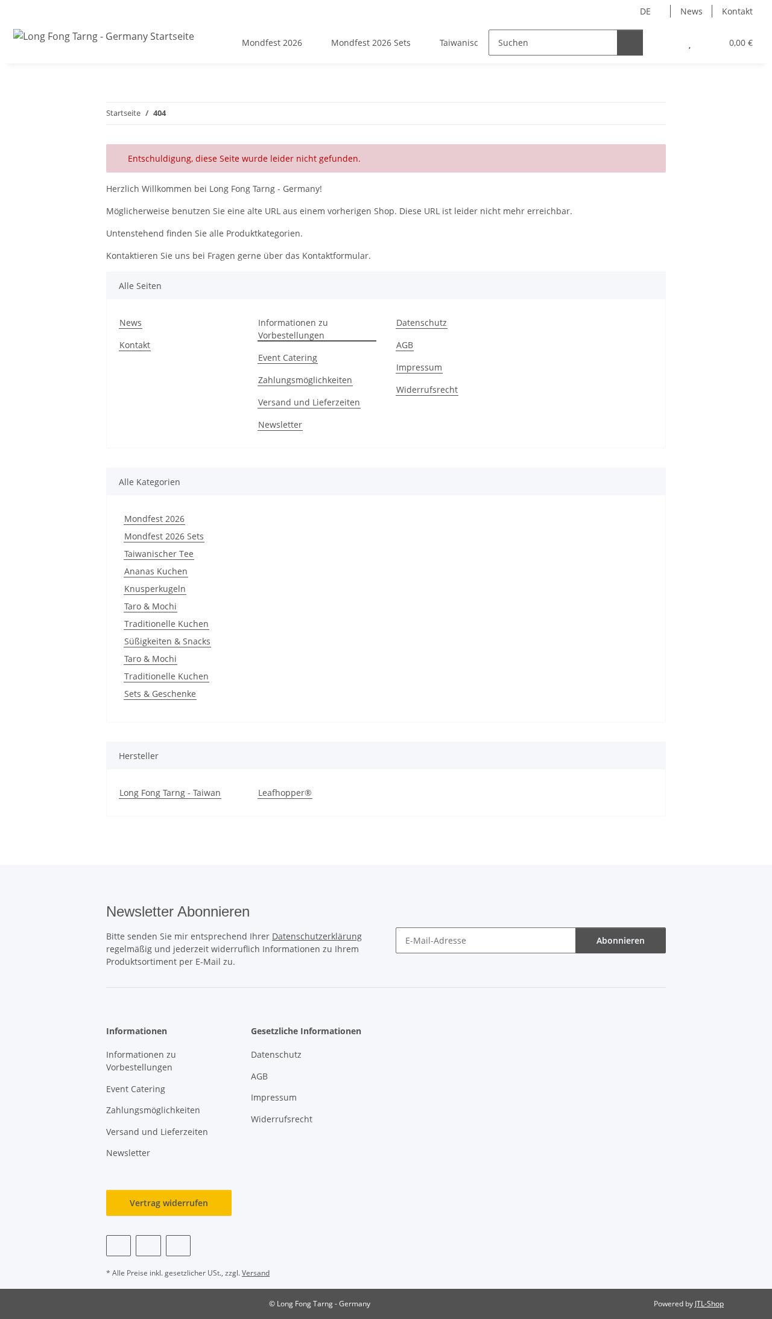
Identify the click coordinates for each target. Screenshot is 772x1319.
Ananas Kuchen (156, 571)
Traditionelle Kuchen (166, 623)
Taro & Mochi (150, 606)
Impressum (419, 367)
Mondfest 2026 (154, 518)
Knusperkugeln (155, 588)
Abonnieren (620, 940)
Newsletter (280, 424)
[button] (666, 42)
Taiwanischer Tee (159, 553)
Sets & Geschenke (160, 693)
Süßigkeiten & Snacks (167, 641)
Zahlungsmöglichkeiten (305, 380)
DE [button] (645, 11)
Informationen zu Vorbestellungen (293, 329)
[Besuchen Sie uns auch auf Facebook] (118, 1245)
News (691, 11)
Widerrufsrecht (427, 389)
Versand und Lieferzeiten (309, 402)
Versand (256, 1273)
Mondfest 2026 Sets (164, 536)
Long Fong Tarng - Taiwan (170, 792)
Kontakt (737, 11)
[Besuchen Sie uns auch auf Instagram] (178, 1245)
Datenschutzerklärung (317, 936)
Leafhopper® (285, 792)
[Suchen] (630, 43)
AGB (404, 345)
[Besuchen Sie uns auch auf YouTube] (148, 1245)
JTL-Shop (709, 1303)
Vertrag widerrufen (169, 1203)
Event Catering (287, 357)
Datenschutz (421, 322)
